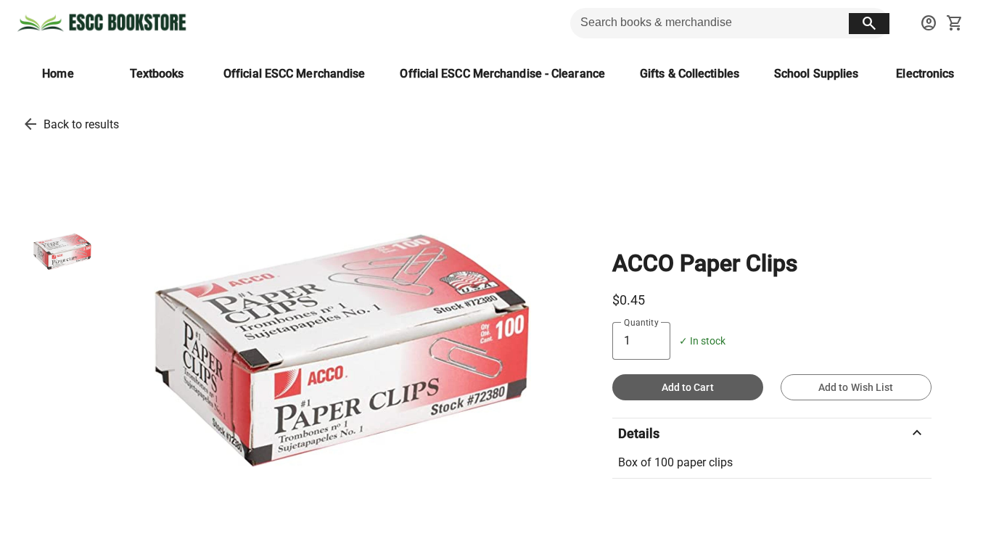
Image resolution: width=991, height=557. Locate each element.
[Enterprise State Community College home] (104, 23)
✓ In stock (702, 341)
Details (772, 433)
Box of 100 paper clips (675, 462)
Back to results (81, 124)
